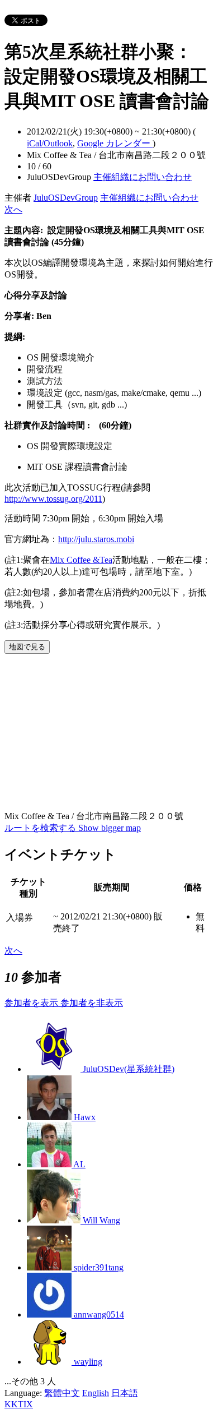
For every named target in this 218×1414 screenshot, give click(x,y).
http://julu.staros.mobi (96, 539)
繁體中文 (62, 1393)
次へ (13, 209)
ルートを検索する (41, 828)
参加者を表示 (32, 1003)
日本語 (124, 1393)
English (95, 1393)
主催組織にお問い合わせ (142, 177)
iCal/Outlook (50, 143)
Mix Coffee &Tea (81, 560)
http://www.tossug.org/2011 (53, 498)
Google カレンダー (115, 143)
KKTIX (18, 1404)
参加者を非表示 (91, 1003)
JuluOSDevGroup (66, 197)
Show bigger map (109, 828)
